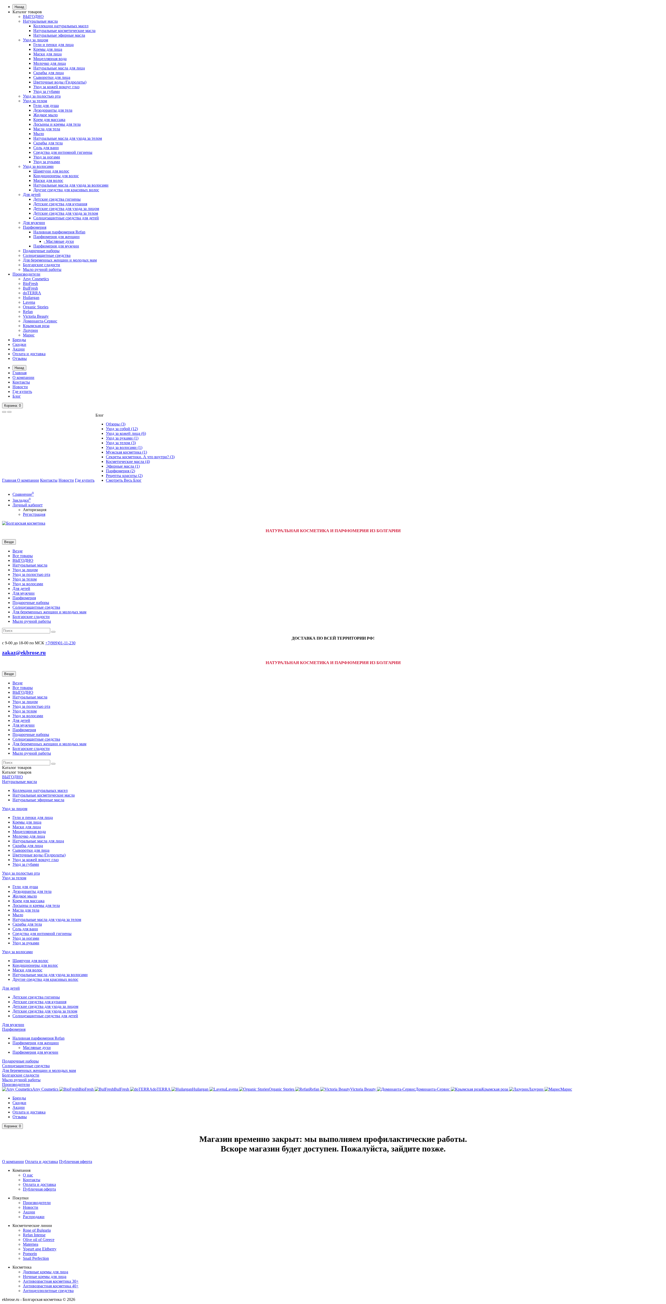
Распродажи (33, 1216)
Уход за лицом (35, 40)
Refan (28, 311)
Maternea (30, 1244)
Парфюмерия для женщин (56, 236)
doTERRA (32, 293)
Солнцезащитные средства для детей (66, 218)
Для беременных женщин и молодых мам (60, 260)
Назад (19, 7)
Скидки (19, 344)
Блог (16, 396)
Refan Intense (34, 1235)
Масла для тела (46, 129)
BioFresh (30, 283)
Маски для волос (48, 180)
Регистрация (34, 514)
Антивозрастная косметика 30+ (51, 1281)
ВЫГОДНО (33, 16)
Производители (26, 274)
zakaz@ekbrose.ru (24, 653)
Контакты (21, 382)
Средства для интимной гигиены (62, 152)
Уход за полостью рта (42, 96)
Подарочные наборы (41, 251)
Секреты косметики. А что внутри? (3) (140, 457)
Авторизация (34, 509)
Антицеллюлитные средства (48, 1290)
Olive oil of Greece (38, 1239)
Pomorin (30, 1253)
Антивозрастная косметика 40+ (51, 1286)
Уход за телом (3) (121, 443)
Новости (20, 387)
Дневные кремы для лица (45, 1272)
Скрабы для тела (48, 143)
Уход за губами (46, 91)
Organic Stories (35, 307)
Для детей (32, 194)
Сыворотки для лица (51, 77)
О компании (23, 377)
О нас (28, 1175)
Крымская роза (36, 325)
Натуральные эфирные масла (59, 35)
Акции (18, 349)
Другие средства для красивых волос (66, 190)
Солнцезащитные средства (47, 255)
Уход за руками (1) (122, 438)
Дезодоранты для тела (52, 110)
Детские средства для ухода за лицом (66, 208)
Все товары (22, 556)
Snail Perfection (36, 1258)
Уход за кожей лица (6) (126, 433)
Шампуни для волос (51, 171)
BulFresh (30, 288)
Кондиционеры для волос (56, 176)
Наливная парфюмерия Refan (59, 232)
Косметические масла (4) (128, 461)
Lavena (29, 302)
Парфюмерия (34, 227)
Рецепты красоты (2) (124, 475)
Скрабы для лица (48, 73)
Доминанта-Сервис (40, 321)
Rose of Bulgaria (37, 1230)
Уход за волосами (38, 166)
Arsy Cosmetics (36, 279)
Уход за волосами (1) (124, 447)
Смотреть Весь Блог (124, 480)
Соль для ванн (46, 147)
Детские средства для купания (60, 204)
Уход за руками (46, 162)
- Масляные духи (59, 241)
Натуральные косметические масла (64, 30)
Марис (29, 335)
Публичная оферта (75, 1161)
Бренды (19, 340)
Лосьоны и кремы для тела (57, 124)
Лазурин (30, 330)
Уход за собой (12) (122, 429)
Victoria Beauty (36, 316)
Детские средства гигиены (57, 199)
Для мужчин (34, 222)
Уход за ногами (46, 157)
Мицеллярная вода (50, 58)
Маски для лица (47, 54)
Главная (19, 373)
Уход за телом (35, 101)
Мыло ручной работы (42, 269)
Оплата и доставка (29, 354)
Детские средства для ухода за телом (65, 213)
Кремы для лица (47, 49)
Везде (17, 551)
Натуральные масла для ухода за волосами (70, 185)
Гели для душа (46, 105)
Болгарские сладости (41, 265)
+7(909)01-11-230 (60, 643)
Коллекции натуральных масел (60, 26)
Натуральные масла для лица (59, 68)
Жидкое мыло (45, 115)
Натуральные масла (40, 21)
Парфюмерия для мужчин (56, 246)
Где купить (22, 391)
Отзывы (19, 358)
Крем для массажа (49, 119)
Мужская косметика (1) (126, 452)
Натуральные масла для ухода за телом (67, 138)
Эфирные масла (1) (123, 466)
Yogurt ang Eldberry (39, 1249)
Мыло (38, 133)
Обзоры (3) (115, 424)
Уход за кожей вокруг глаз (56, 87)
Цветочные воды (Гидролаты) (59, 82)
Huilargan (31, 297)
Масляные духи (37, 1047)
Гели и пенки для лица (53, 44)
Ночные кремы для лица (44, 1276)
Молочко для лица (49, 63)
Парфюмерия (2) (120, 471)
